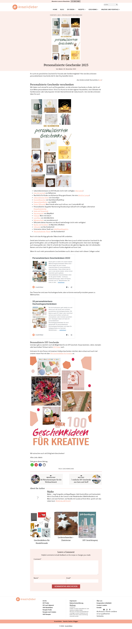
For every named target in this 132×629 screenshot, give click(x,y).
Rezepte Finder (47, 610)
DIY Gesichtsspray (90, 540)
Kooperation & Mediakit (104, 603)
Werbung (72, 605)
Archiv (45, 601)
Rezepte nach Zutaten (49, 612)
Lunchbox (37, 218)
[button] (32, 464)
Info (100, 80)
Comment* (37, 559)
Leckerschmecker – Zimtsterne (66, 538)
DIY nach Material (48, 605)
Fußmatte (37, 227)
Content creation (102, 605)
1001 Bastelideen (48, 607)
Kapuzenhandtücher (41, 202)
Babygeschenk (39, 220)
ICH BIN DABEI (75, 1)
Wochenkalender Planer (42, 232)
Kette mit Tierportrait (41, 211)
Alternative (79, 191)
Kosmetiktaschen (40, 200)
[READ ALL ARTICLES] (63, 501)
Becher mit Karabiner (41, 225)
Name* (36, 578)
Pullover (37, 216)
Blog (59, 15)
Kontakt (99, 607)
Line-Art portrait (39, 193)
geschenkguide (68, 469)
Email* (68, 578)
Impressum (73, 601)
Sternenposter (39, 213)
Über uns (99, 601)
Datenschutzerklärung (76, 603)
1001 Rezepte (47, 614)
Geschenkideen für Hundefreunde (42, 541)
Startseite (53, 15)
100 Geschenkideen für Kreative (61, 353)
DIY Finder (56, 347)
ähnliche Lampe (83, 195)
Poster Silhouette (40, 204)
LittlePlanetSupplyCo (61, 229)
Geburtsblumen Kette (41, 198)
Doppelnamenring (40, 209)
